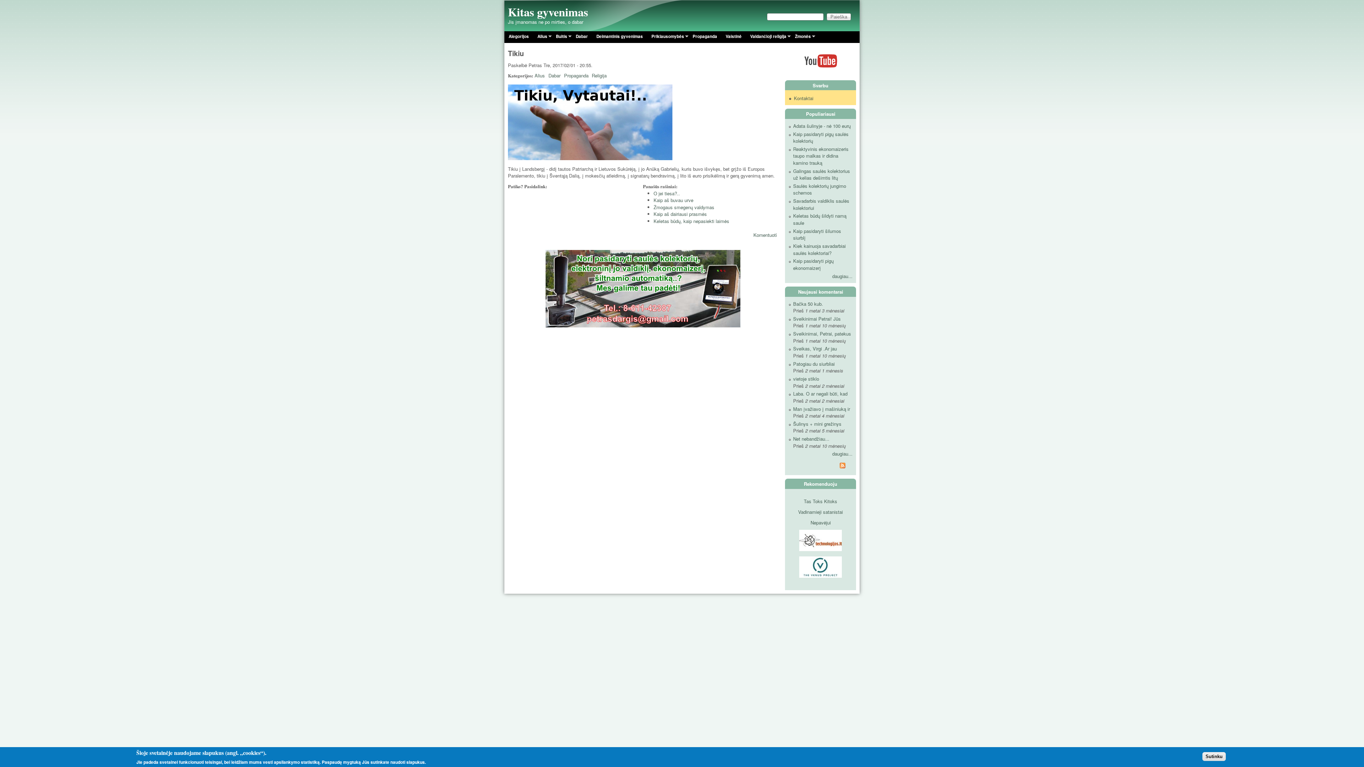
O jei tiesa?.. (667, 193)
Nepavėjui (821, 522)
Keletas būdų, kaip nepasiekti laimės (691, 221)
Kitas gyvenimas (548, 12)
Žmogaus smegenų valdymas (684, 207)
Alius (540, 37)
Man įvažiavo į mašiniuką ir (821, 409)
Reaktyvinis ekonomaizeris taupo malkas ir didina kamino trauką (821, 156)
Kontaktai (803, 98)
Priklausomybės (665, 37)
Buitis (559, 37)
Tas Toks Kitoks (820, 501)
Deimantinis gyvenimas (619, 36)
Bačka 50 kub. (808, 303)
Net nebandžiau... (811, 438)
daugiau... (842, 276)
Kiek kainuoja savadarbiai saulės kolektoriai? (819, 249)
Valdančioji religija (766, 37)
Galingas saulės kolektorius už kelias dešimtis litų (821, 174)
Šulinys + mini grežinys (817, 423)
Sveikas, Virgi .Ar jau (815, 348)
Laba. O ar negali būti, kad (820, 393)
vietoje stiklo (806, 378)
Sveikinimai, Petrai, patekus (822, 333)
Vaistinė (734, 36)
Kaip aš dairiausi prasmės (680, 214)
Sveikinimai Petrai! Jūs (817, 318)
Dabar (582, 36)
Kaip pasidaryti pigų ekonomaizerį (813, 264)
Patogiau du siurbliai (814, 363)
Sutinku (1214, 756)
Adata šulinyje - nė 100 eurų (822, 126)
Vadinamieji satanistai (820, 511)
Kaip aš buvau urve (673, 200)
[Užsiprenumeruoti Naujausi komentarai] (820, 466)
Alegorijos (519, 36)
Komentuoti (765, 235)
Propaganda (705, 36)
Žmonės (801, 37)
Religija (599, 75)
